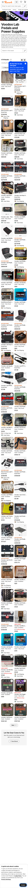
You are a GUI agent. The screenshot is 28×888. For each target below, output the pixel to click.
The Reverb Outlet (6, 9)
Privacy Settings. (6, 879)
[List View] (24, 60)
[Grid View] (22, 60)
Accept (23, 885)
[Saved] (21, 2)
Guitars (14, 9)
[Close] (25, 63)
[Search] (25, 6)
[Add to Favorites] (11, 59)
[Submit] (25, 50)
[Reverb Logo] (8, 2)
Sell (17, 2)
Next (13, 725)
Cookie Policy (18, 875)
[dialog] (14, 876)
